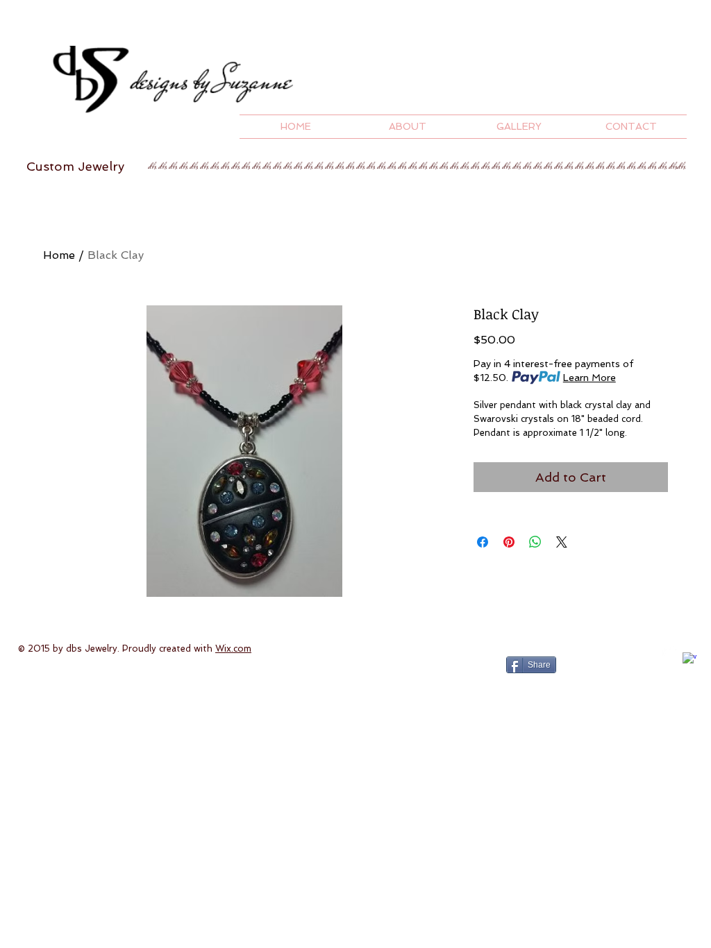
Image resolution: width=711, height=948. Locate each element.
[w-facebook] (689, 659)
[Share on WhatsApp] (535, 542)
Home (59, 255)
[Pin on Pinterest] (509, 542)
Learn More (589, 377)
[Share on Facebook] (482, 542)
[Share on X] (561, 542)
